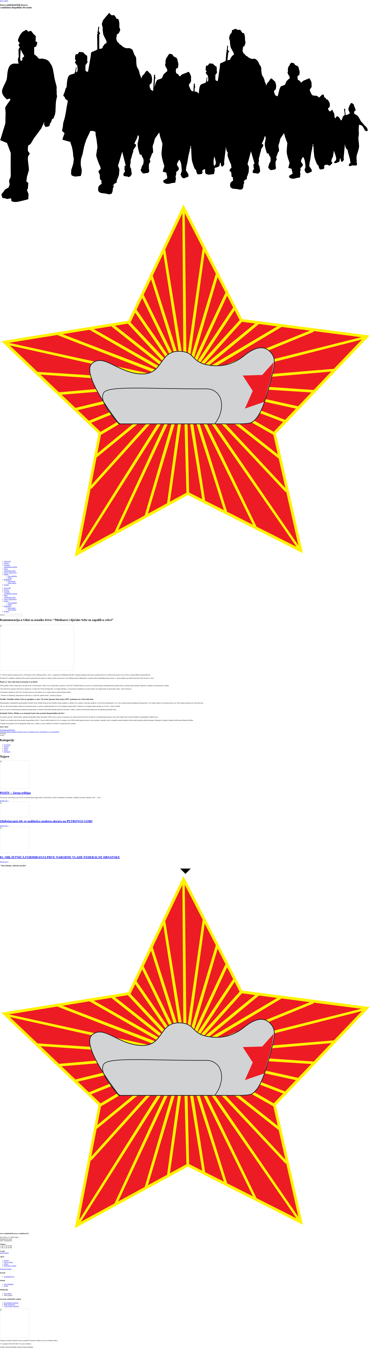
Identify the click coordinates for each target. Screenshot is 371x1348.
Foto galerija (11, 581)
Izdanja (6, 574)
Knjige (10, 578)
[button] (185, 734)
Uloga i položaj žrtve (10, 573)
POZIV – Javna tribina (15, 792)
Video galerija (12, 583)
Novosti (6, 563)
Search (2, 615)
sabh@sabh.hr (4, 1253)
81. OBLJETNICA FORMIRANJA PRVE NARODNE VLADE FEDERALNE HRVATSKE (60, 857)
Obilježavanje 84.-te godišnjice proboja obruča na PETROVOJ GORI (46, 821)
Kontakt (6, 585)
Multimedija (7, 579)
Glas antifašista (12, 576)
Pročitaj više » (4, 801)
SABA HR (7, 561)
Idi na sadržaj (4, 1)
